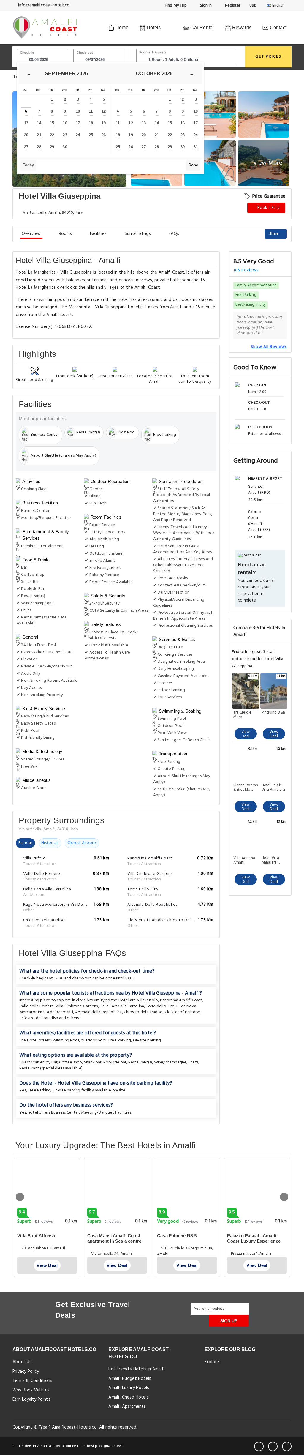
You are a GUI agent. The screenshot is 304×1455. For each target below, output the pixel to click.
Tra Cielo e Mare (242, 714)
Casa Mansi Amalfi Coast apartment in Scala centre (114, 1238)
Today (28, 165)
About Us (22, 1362)
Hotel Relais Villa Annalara (273, 787)
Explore (212, 1362)
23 (65, 135)
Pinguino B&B (273, 713)
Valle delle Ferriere (36, 1006)
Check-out (84, 53)
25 (91, 135)
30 (65, 147)
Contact (277, 27)
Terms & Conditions (32, 1380)
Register (232, 5)
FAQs (174, 233)
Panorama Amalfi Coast (181, 1000)
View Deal (245, 734)
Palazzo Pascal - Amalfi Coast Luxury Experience (254, 1238)
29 (52, 147)
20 (26, 135)
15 (52, 123)
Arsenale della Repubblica (98, 1012)
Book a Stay (268, 207)
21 (39, 135)
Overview (31, 233)
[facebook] (259, 1446)
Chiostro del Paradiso (143, 1012)
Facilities (98, 233)
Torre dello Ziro (160, 1006)
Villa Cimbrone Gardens (77, 1006)
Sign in (205, 5)
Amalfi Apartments (127, 1406)
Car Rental (201, 27)
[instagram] (287, 1446)
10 (78, 111)
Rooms (65, 233)
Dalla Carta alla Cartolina (122, 1006)
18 (91, 123)
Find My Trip (175, 5)
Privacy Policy (25, 1371)
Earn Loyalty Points (31, 1399)
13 (26, 123)
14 (39, 123)
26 (104, 135)
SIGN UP (228, 1320)
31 (196, 147)
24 (78, 135)
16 (65, 123)
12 (104, 111)
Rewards (241, 27)
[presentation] (20, 1197)
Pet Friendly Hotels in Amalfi (136, 1369)
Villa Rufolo (147, 1000)
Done (193, 165)
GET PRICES (268, 56)
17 (78, 123)
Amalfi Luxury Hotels (128, 1387)
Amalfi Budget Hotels (129, 1378)
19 (104, 123)
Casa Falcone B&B (177, 1235)
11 (91, 111)
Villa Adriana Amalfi (244, 860)
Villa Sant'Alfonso (36, 1235)
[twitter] (273, 1446)
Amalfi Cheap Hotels (128, 1397)
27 (26, 147)
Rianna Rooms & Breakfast (245, 787)
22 (52, 135)
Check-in (27, 53)
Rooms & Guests (153, 53)
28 (39, 147)
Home (121, 27)
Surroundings (138, 233)
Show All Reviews (269, 346)
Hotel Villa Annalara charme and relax (272, 860)
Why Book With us (31, 1390)
